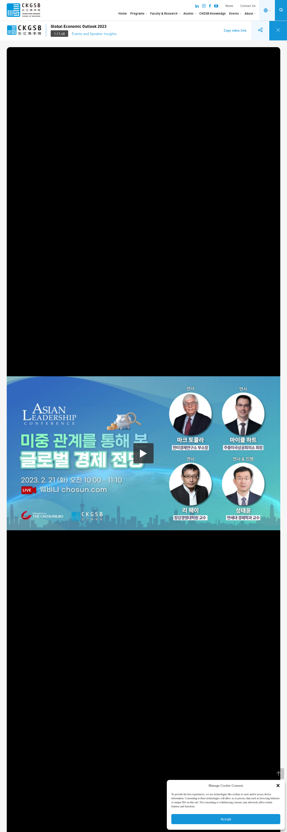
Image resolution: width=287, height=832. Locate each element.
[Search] (281, 10)
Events (234, 13)
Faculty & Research (164, 13)
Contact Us (248, 6)
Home (122, 13)
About (249, 13)
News (229, 6)
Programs (137, 13)
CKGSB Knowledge (212, 13)
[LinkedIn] (197, 6)
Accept (226, 819)
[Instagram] (204, 6)
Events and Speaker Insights (94, 33)
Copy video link (235, 27)
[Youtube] (216, 6)
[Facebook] (210, 6)
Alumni (188, 13)
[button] (278, 785)
